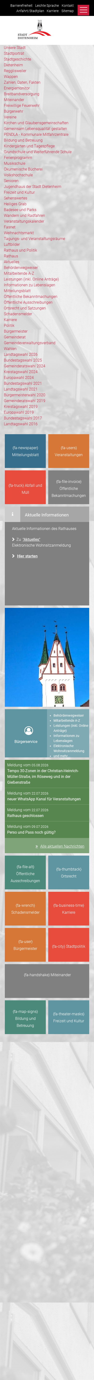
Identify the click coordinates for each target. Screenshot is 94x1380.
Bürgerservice (25, 741)
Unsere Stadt (15, 47)
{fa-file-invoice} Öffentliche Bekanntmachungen (69, 488)
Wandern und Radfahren (24, 215)
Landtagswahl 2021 (21, 389)
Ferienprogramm (18, 157)
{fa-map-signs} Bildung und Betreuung (25, 1018)
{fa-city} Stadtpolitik (68, 946)
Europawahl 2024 (19, 377)
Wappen (11, 76)
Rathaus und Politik (20, 250)
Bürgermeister (15, 331)
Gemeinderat (15, 337)
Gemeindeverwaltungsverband (29, 343)
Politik (9, 325)
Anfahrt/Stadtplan (30, 11)
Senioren (11, 181)
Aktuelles (11, 262)
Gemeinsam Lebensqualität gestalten (35, 128)
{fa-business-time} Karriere (68, 909)
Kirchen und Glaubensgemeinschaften (36, 123)
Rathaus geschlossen (25, 815)
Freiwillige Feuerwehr (22, 105)
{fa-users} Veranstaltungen (69, 451)
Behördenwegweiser (21, 267)
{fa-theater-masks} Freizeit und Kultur (68, 1017)
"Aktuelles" (31, 539)
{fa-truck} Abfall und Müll (25, 489)
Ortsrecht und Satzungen (25, 308)
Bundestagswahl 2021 (23, 383)
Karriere (53, 11)
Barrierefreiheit (21, 6)
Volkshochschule (18, 175)
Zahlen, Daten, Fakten (22, 82)
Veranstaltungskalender (24, 221)
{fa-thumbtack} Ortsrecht (68, 873)
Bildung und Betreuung (23, 140)
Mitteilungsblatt (17, 290)
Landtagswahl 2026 (21, 354)
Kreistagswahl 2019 (21, 406)
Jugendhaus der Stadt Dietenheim (32, 186)
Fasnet (9, 227)
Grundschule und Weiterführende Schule (38, 152)
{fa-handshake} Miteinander (47, 975)
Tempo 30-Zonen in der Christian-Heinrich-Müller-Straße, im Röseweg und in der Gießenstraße (43, 777)
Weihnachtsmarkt (19, 233)
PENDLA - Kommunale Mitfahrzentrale (36, 134)
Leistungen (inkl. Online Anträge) (31, 279)
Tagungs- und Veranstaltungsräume (34, 238)
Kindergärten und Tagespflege (29, 146)
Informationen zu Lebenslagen (29, 285)
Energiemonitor (17, 88)
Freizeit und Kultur (19, 192)
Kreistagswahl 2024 (21, 372)
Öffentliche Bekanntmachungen (30, 296)
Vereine (10, 117)
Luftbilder (12, 244)
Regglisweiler (15, 71)
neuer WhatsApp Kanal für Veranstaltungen (44, 799)
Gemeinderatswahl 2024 (24, 366)
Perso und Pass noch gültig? (31, 832)
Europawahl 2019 (19, 412)
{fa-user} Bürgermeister (25, 945)
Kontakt (68, 6)
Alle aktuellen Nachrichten (62, 846)
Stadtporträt (14, 53)
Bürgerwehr (13, 111)
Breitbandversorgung (21, 94)
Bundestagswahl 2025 (23, 360)
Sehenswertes (15, 198)
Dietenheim (13, 65)
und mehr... (62, 756)
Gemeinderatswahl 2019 (24, 400)
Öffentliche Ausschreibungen (28, 302)
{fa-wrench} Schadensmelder (25, 909)
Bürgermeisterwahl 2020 (24, 395)
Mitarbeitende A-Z (19, 273)
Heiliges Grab (15, 204)
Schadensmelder (18, 314)
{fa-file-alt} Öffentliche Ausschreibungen (25, 874)
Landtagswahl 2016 (21, 424)
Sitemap (67, 11)
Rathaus (11, 256)
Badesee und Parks (20, 209)
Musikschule (14, 163)
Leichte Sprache (47, 6)
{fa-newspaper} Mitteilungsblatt (25, 451)
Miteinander (14, 99)
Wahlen (10, 348)
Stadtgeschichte (17, 59)
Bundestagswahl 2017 (23, 418)
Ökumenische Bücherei (23, 169)
